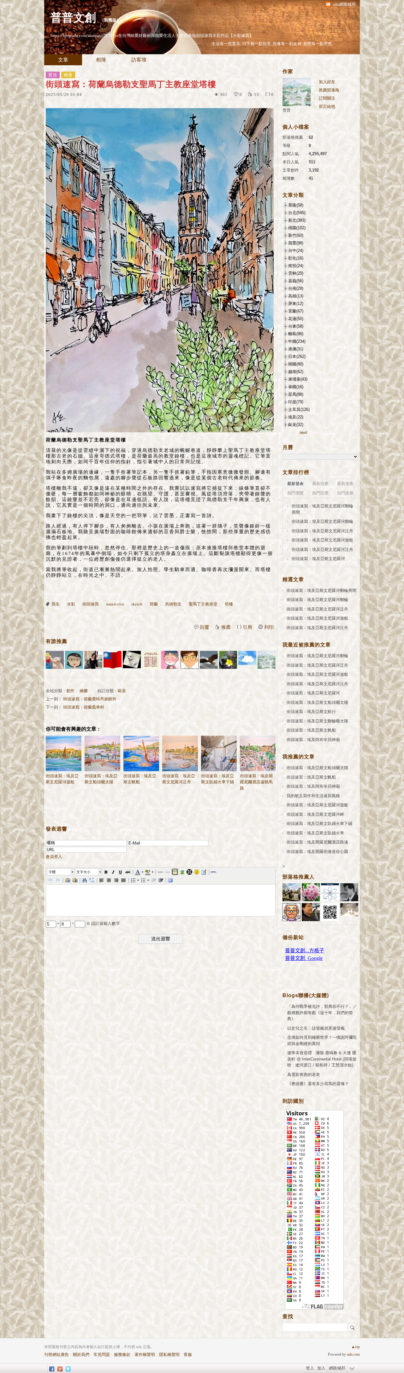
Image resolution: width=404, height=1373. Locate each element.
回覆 (204, 627)
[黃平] (170, 660)
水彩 (71, 604)
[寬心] (74, 660)
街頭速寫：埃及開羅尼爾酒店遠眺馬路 (256, 782)
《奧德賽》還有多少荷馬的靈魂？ (318, 1083)
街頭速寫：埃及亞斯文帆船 (139, 779)
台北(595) (297, 212)
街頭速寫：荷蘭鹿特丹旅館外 (89, 699)
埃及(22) (295, 417)
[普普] (267, 660)
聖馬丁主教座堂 (203, 604)
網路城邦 (337, 1368)
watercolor (115, 604)
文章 (63, 59)
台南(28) (295, 288)
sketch (136, 604)
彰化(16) (295, 258)
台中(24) (295, 250)
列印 (269, 627)
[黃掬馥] (228, 660)
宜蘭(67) (295, 311)
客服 (188, 1354)
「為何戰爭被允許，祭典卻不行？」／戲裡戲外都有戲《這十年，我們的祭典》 (322, 1012)
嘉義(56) (295, 280)
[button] (61, 871)
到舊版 (110, 20)
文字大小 (83, 872)
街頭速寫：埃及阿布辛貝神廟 (313, 739)
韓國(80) (295, 364)
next (303, 432)
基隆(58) (295, 205)
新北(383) (297, 220)
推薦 (226, 627)
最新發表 (295, 483)
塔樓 (229, 604)
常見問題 (101, 1354)
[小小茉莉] (93, 660)
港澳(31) (295, 349)
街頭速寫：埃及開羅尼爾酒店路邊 (317, 842)
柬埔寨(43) (297, 379)
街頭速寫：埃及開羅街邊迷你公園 (317, 851)
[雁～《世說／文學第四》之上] (151, 660)
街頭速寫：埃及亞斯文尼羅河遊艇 (317, 805)
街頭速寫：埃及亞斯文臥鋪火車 (315, 833)
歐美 (122, 690)
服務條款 (122, 1354)
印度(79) (295, 402)
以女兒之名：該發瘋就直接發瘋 (316, 1028)
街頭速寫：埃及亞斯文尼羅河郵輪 (322, 521)
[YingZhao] (209, 660)
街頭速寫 (90, 604)
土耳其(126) (299, 409)
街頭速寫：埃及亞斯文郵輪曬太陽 (317, 721)
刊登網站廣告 (56, 1354)
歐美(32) (295, 424)
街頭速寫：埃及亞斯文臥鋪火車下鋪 (217, 779)
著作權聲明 (144, 1354)
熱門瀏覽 (295, 493)
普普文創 (73, 17)
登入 (310, 1368)
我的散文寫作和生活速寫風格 (313, 795)
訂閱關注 (327, 98)
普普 (286, 110)
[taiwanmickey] (132, 660)
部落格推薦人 (298, 876)
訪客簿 (138, 59)
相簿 (101, 59)
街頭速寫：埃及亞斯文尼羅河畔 (315, 814)
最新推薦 (345, 483)
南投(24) (295, 265)
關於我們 (81, 1354)
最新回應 (320, 483)
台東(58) (295, 326)
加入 (321, 1368)
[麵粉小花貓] (55, 660)
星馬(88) (295, 394)
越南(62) (295, 371)
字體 (52, 872)
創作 (70, 690)
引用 (247, 627)
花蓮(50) (295, 318)
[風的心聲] (247, 660)
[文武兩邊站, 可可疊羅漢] (113, 660)
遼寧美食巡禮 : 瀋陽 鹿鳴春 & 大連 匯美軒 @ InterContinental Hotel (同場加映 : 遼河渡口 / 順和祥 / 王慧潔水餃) (321, 1058)
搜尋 (352, 1327)
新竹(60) (295, 235)
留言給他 (327, 106)
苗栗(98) (295, 243)
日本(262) (297, 356)
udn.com (353, 1354)
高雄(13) (295, 296)
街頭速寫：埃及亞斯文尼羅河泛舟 (178, 779)
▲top (355, 1347)
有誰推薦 (56, 641)
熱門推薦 (345, 493)
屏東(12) (295, 303)
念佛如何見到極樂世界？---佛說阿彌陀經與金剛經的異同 (322, 1040)
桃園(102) (297, 227)
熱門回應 (320, 493)
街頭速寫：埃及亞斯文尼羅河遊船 (62, 779)
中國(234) (297, 341)
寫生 (55, 604)
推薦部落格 (329, 90)
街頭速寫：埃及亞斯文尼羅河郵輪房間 (322, 509)
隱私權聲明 (169, 1354)
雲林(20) (295, 273)
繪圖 (84, 690)
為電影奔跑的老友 (303, 1074)
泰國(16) (295, 386)
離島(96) (295, 333)
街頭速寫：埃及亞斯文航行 (311, 711)
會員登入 (54, 856)
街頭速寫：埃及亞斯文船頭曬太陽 (101, 779)
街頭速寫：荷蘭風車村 (83, 707)
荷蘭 (154, 604)
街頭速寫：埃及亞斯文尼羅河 (318, 558)
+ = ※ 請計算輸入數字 (88, 923)
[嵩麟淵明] (190, 660)
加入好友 (327, 81)
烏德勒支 (173, 604)
